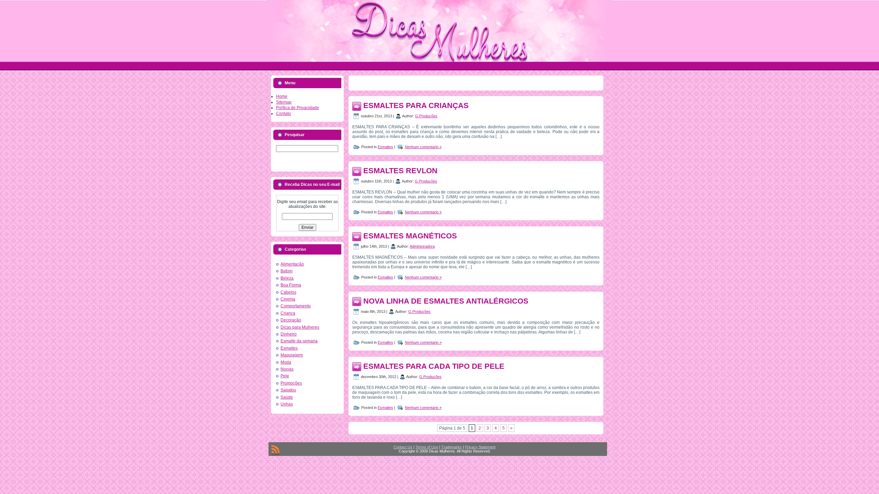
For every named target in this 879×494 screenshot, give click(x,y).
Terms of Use (426, 447)
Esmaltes (289, 348)
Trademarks (451, 447)
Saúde (287, 397)
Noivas (287, 369)
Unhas (287, 404)
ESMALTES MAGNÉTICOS (410, 236)
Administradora (422, 246)
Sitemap (284, 102)
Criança (288, 313)
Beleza (287, 278)
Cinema (288, 299)
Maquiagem (292, 355)
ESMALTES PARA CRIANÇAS (416, 105)
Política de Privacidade (297, 107)
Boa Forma (291, 285)
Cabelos (288, 292)
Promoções (291, 383)
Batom (287, 271)
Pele (285, 376)
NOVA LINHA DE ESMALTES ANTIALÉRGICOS (445, 301)
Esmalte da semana (299, 341)
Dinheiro (289, 334)
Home (281, 96)
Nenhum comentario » (423, 147)
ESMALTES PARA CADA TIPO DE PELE (433, 366)
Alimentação (292, 264)
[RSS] (275, 450)
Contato (283, 113)
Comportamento (296, 306)
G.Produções (426, 116)
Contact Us (402, 447)
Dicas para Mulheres (300, 327)
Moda (286, 362)
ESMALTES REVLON (400, 170)
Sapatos (288, 390)
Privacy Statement (480, 447)
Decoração (291, 320)
